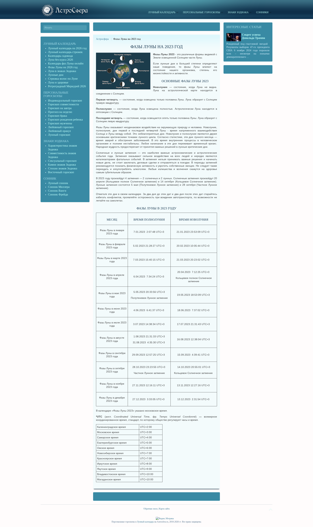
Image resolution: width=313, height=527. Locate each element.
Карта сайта (164, 508)
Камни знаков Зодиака (62, 164)
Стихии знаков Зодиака (62, 168)
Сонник (49, 178)
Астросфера (102, 39)
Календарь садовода (60, 55)
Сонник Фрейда (58, 194)
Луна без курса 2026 (60, 59)
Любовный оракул (59, 130)
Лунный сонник (58, 183)
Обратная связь (150, 508)
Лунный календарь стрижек (65, 52)
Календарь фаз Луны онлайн (66, 63)
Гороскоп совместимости (63, 104)
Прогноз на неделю (60, 111)
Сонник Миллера (59, 186)
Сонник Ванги (57, 190)
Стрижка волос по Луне (63, 78)
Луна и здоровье (58, 82)
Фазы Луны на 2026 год (63, 67)
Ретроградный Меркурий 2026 (67, 86)
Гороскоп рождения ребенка (65, 119)
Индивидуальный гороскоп (65, 100)
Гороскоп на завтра (60, 108)
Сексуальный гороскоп (62, 160)
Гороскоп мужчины (60, 123)
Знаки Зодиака (56, 141)
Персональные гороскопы (55, 94)
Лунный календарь (59, 43)
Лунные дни (55, 74)
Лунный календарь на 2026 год (67, 48)
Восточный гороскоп (61, 172)
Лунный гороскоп (59, 134)
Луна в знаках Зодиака (62, 71)
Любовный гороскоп (61, 127)
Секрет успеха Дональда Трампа (253, 36)
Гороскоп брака (57, 115)
